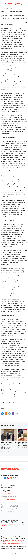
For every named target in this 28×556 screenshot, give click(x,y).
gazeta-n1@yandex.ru (10, 499)
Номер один (13, 4)
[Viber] (13, 413)
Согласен (14, 553)
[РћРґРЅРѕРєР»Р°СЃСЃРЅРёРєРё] (6, 413)
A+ (26, 22)
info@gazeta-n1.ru (9, 493)
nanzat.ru (15, 528)
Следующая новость (15, 463)
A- (23, 22)
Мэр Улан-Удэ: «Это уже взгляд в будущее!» (8, 443)
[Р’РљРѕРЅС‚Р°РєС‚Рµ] (2, 413)
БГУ (6, 408)
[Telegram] (9, 413)
